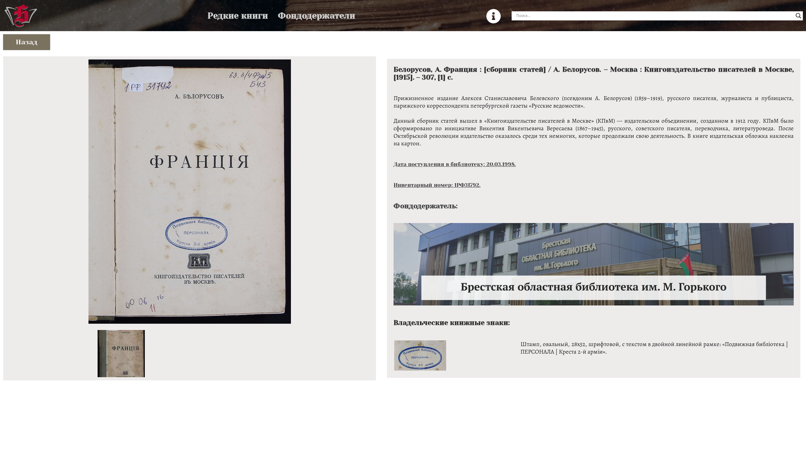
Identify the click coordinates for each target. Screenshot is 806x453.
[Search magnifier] (798, 15)
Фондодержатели (316, 15)
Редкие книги (237, 15)
